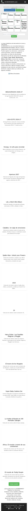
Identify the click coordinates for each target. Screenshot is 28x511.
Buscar (14, 36)
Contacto (11, 508)
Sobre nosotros (17, 507)
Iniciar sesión (20, 10)
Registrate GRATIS (9, 10)
